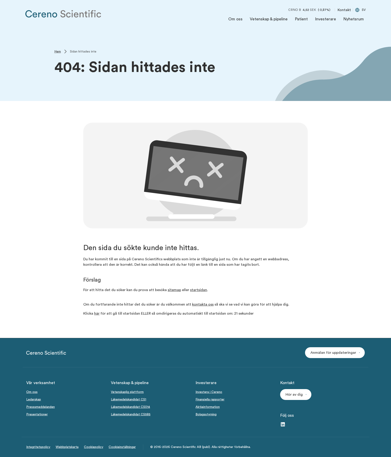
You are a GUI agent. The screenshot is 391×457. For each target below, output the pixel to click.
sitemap (174, 290)
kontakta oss (203, 304)
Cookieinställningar (122, 447)
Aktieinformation (208, 407)
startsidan (198, 290)
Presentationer (37, 414)
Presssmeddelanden (40, 407)
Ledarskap (33, 399)
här (97, 313)
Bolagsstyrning (206, 414)
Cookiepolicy (93, 447)
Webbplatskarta (67, 447)
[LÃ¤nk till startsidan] (63, 14)
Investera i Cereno (209, 392)
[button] (335, 352)
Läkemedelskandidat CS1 (128, 399)
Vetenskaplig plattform (127, 392)
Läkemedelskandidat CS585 (130, 414)
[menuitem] (235, 20)
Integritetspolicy (38, 447)
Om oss (32, 392)
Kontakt (344, 10)
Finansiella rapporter (210, 399)
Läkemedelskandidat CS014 (130, 407)
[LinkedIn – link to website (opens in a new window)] (283, 425)
